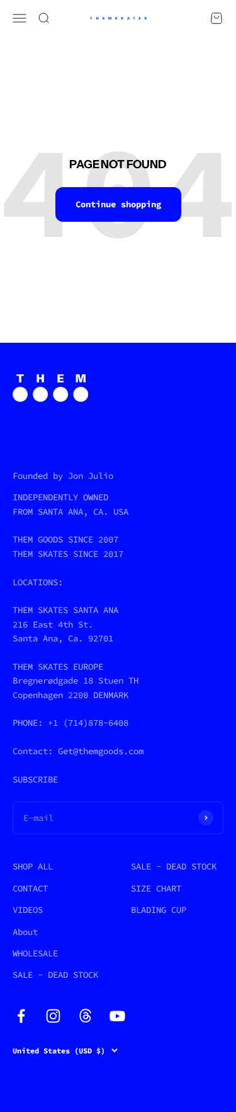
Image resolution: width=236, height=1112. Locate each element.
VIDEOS (28, 909)
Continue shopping (118, 204)
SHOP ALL (33, 866)
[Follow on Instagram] (53, 1015)
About (25, 931)
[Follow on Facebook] (21, 1015)
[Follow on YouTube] (117, 1015)
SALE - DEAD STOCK (55, 974)
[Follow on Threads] (85, 1015)
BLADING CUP (158, 909)
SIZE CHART (156, 888)
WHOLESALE (35, 953)
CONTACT (30, 888)
